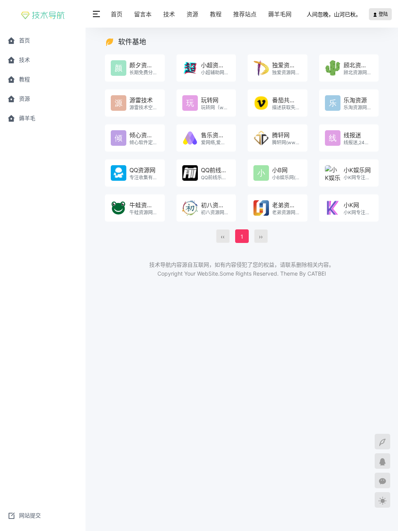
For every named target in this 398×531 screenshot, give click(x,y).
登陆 (382, 14)
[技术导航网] (43, 14)
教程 (216, 14)
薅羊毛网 (280, 14)
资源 (192, 14)
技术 (169, 14)
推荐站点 (245, 14)
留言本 (143, 14)
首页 (116, 14)
